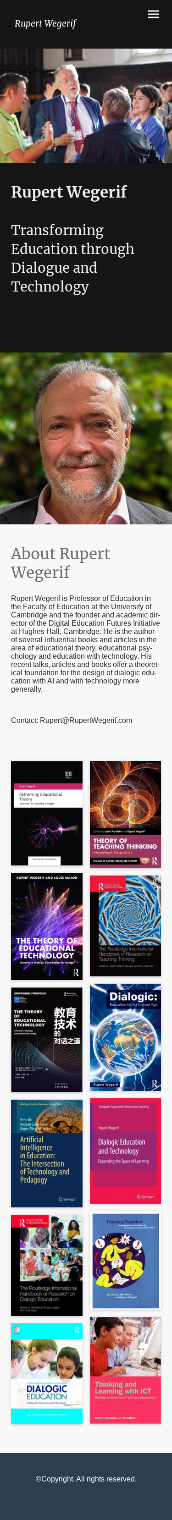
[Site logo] (47, 37)
